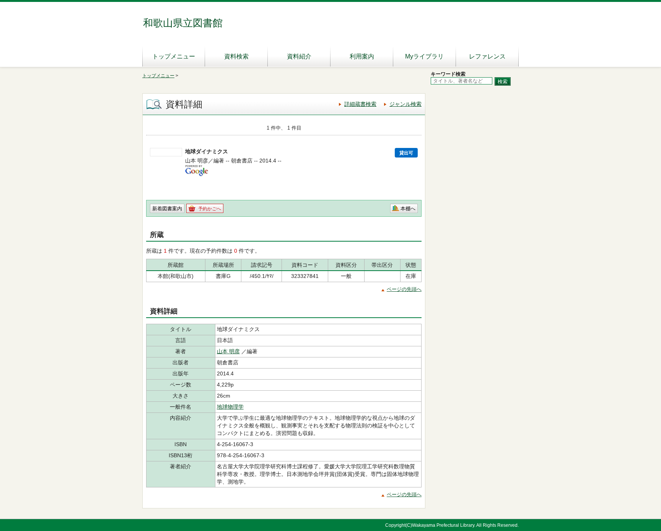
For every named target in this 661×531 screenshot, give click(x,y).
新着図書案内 (167, 208)
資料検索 (236, 56)
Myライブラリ (424, 56)
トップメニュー (173, 56)
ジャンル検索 (405, 104)
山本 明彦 (228, 351)
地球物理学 (230, 407)
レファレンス (487, 56)
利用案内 (362, 56)
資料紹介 (299, 56)
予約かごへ (209, 208)
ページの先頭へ (404, 289)
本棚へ (408, 208)
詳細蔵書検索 (360, 104)
